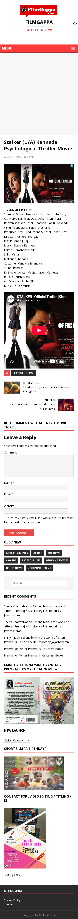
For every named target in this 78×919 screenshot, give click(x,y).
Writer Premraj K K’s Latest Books (41, 649)
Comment (10, 452)
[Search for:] (39, 583)
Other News (14, 568)
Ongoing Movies (57, 560)
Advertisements (17, 553)
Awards (11, 560)
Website (9, 506)
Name (8, 483)
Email (8, 494)
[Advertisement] (39, 94)
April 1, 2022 (14, 157)
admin (30, 157)
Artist (37, 553)
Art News (54, 553)
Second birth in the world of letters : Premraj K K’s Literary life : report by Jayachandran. (36, 610)
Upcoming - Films (39, 568)
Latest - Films (23, 373)
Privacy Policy (12, 900)
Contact (8, 904)
